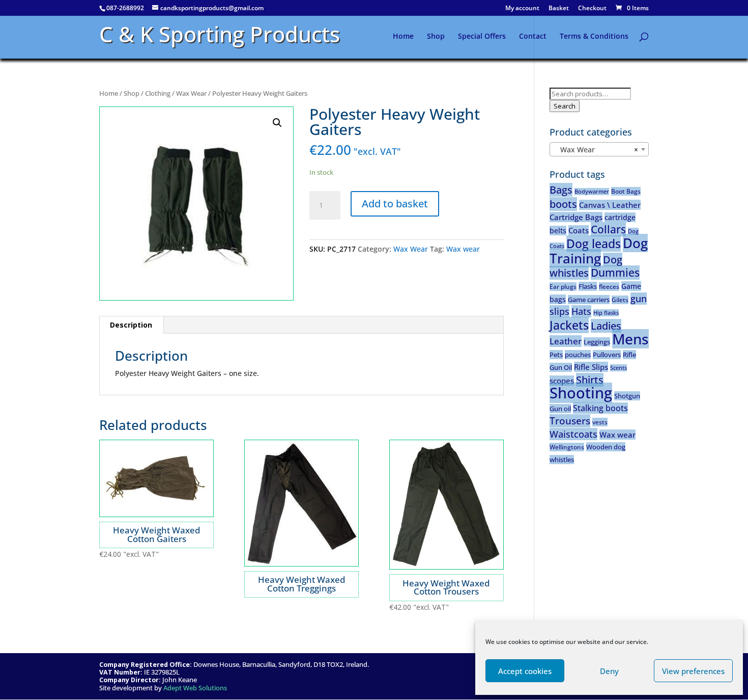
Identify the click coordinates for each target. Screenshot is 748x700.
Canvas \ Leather (610, 205)
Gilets (620, 299)
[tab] (131, 325)
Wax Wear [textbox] (596, 149)
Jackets (569, 325)
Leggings (597, 341)
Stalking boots (600, 408)
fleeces (609, 286)
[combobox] (599, 149)
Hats (581, 311)
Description (131, 325)
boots (563, 204)
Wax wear (463, 249)
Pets (556, 354)
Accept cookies (525, 671)
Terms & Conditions (594, 37)
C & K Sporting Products (219, 33)
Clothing (157, 93)
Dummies (615, 272)
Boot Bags (626, 191)
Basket (559, 8)
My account (522, 8)
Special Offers (482, 37)
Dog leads (593, 243)
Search (565, 106)
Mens (630, 338)
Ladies (606, 326)
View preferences (693, 671)
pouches (578, 354)
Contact (532, 37)
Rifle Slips (591, 367)
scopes (562, 380)
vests (600, 422)
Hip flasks (606, 312)
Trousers (570, 420)
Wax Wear (191, 93)
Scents (618, 367)
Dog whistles (586, 266)
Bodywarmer (591, 191)
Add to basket (395, 203)
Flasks (588, 286)
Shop (436, 37)
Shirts (589, 380)
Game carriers (589, 299)
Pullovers (607, 354)
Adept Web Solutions (195, 688)
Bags (561, 190)
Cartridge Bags (576, 217)
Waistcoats (573, 434)
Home (403, 37)
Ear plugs (563, 286)
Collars (608, 229)
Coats (578, 230)
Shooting (581, 393)
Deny (609, 671)
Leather (566, 341)
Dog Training (599, 250)
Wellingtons (567, 447)
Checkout (592, 8)
